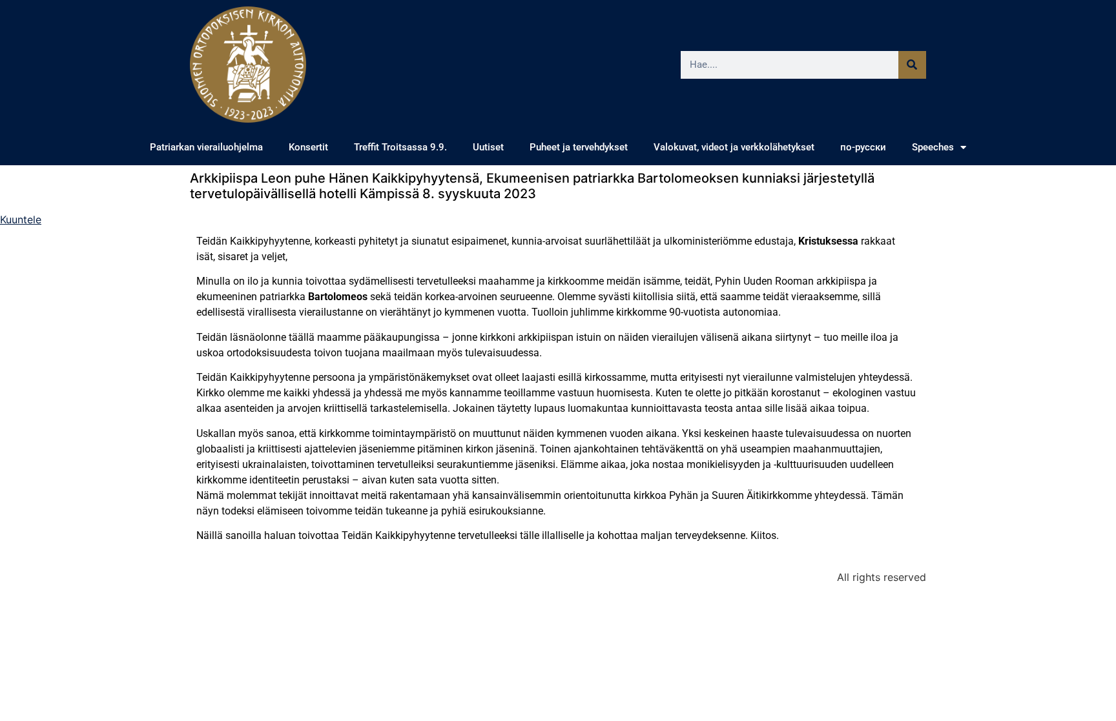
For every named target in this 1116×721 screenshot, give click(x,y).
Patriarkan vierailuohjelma (206, 147)
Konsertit (308, 147)
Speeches (933, 147)
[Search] (912, 65)
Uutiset (488, 147)
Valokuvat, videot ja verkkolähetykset (734, 147)
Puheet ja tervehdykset (579, 147)
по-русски (863, 147)
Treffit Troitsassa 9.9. (400, 147)
